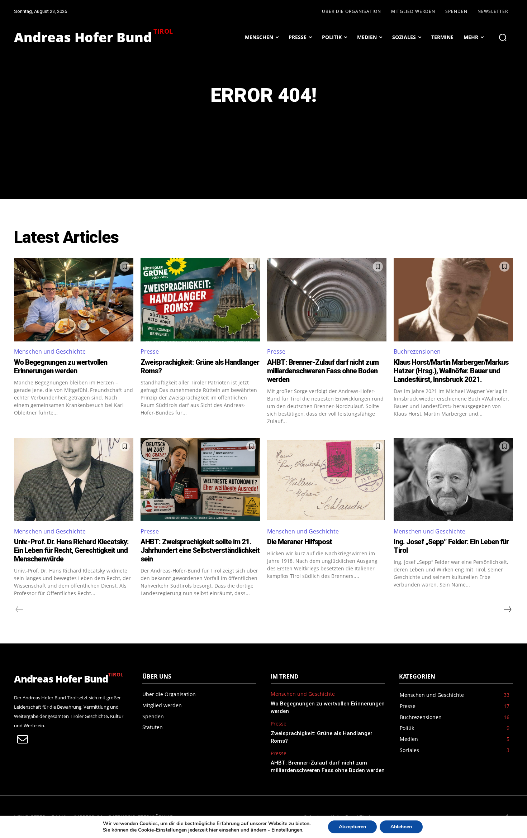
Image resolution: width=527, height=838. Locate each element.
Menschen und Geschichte (50, 351)
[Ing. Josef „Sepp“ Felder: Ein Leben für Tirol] (453, 479)
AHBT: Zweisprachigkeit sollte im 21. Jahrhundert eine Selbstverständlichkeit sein (200, 550)
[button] (502, 37)
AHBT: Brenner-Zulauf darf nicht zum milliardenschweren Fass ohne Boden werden (323, 371)
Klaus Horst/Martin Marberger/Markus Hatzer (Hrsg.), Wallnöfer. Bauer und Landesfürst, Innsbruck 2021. (451, 371)
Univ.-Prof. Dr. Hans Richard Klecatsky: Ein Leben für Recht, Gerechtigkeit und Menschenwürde (71, 550)
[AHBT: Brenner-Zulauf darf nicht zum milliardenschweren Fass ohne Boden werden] (326, 299)
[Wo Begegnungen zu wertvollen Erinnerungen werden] (73, 299)
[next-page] (507, 609)
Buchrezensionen (417, 351)
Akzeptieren (352, 826)
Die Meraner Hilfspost (299, 541)
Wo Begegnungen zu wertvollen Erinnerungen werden (60, 366)
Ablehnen (401, 826)
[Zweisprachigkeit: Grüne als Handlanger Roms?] (200, 299)
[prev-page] (19, 609)
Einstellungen (286, 830)
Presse (150, 351)
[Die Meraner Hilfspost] (326, 479)
